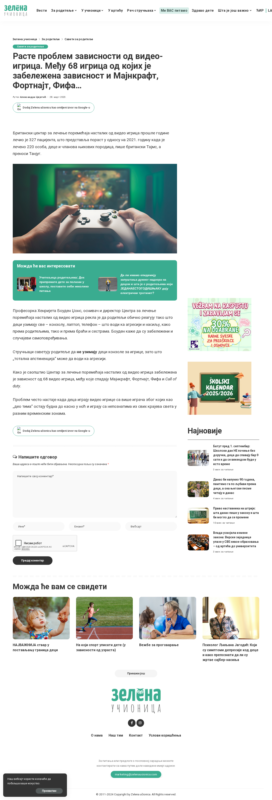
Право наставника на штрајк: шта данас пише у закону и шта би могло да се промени (236, 513)
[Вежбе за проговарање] (167, 618)
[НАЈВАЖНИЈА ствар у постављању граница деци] (41, 618)
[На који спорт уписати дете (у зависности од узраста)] (104, 618)
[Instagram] (140, 723)
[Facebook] (132, 723)
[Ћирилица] (260, 10)
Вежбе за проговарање (159, 645)
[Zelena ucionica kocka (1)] (219, 324)
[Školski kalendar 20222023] (219, 388)
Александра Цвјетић (33, 97)
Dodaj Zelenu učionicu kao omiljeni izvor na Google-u (56, 107)
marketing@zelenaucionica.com (136, 774)
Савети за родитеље (30, 46)
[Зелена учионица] (15, 11)
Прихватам (49, 790)
